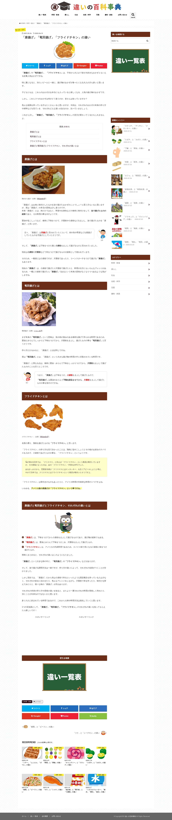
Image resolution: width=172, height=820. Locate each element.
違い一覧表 (42, 15)
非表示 (66, 127)
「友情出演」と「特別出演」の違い (135, 190)
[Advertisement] (42, 634)
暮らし (67, 15)
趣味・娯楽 (108, 15)
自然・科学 (87, 15)
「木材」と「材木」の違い (133, 163)
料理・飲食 (55, 15)
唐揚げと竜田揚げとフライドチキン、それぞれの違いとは (54, 146)
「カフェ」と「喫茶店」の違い (136, 177)
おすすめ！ (38, 701)
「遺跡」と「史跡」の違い (134, 204)
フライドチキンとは (38, 141)
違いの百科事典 (130, 816)
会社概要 (45, 816)
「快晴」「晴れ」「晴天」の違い (135, 243)
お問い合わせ (122, 15)
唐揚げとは (34, 132)
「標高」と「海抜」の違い (134, 229)
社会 (76, 15)
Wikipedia (40, 199)
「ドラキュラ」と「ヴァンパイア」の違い (135, 218)
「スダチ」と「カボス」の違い (135, 141)
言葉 (97, 15)
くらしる (37, 331)
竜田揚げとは (35, 136)
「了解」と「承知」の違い (133, 149)
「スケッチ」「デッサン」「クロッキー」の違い (135, 128)
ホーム (24, 816)
